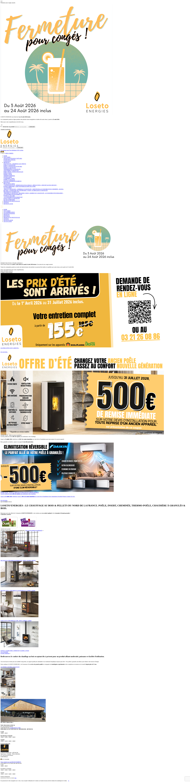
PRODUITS (7, 162)
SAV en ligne (20, 150)
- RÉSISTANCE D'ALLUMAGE (24, 185)
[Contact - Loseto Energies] (3, 152)
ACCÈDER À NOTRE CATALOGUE (10, 667)
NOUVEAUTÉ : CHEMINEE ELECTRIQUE (15, 163)
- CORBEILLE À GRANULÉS (24, 189)
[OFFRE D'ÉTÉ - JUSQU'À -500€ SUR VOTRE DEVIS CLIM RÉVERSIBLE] (57, 491)
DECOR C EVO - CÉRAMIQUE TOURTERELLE (13, 590)
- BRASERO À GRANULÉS (11, 193)
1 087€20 (30, 560)
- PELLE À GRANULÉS (10, 189)
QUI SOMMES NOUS (9, 212)
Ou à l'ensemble (5, 652)
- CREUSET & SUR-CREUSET (48, 185)
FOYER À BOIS (8, 177)
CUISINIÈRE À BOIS (9, 178)
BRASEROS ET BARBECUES (11, 191)
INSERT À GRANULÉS (10, 167)
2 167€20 (24, 650)
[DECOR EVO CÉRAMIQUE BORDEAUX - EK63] (95, 558)
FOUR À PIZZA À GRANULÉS (12, 198)
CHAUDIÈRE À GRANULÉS (11, 170)
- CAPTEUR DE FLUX (9, 185)
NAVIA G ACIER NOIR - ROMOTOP (10, 650)
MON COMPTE (9, 153)
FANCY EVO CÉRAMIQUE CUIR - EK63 (11, 620)
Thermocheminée (9, 175)
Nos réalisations (13, 150)
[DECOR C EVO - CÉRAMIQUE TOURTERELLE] (95, 588)
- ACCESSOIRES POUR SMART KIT (13, 197)
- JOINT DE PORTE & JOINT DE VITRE (25, 186)
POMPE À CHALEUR (9, 179)
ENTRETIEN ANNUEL (10, 159)
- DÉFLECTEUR (36, 185)
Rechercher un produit (8, 126)
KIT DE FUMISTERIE (9, 199)
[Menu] (2, 207)
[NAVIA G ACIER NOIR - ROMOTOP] (95, 648)
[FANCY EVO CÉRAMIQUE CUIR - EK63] (95, 618)
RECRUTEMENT (16, 762)
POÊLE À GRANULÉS (9, 165)
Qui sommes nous (5, 150)
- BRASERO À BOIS (23, 193)
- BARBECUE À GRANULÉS (36, 193)
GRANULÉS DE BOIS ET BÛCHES (13, 158)
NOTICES (6, 202)
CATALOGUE (7, 161)
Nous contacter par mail (6, 762)
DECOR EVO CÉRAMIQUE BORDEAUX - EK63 (13, 560)
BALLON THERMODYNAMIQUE (12, 181)
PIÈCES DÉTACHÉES (9, 183)
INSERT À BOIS (8, 174)
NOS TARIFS (7, 157)
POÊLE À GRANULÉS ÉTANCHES (13, 166)
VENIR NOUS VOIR (15, 727)
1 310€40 (26, 620)
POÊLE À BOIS (8, 173)
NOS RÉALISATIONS (9, 213)
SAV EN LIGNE (8, 221)
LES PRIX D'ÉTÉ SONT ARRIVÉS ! (10, 348)
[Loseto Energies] (10, 146)
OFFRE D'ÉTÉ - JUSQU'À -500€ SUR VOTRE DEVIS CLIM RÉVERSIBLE (20, 492)
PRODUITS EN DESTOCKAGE (12, 201)
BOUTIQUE (7, 182)
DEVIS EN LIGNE (8, 203)
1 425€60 (30, 590)
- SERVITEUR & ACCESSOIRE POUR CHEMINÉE (45, 189)
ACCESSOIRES (8, 187)
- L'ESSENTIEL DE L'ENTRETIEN (18, 190)
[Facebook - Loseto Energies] (1, 152)
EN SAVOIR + (4, 352)
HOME (5, 155)
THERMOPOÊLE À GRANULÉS (12, 169)
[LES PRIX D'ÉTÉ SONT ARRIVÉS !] (82, 347)
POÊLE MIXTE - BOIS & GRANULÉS (13, 171)
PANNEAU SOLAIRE (9, 195)
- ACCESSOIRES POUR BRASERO (54, 193)
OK (15, 778)
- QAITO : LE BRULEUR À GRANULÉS (37, 190)
